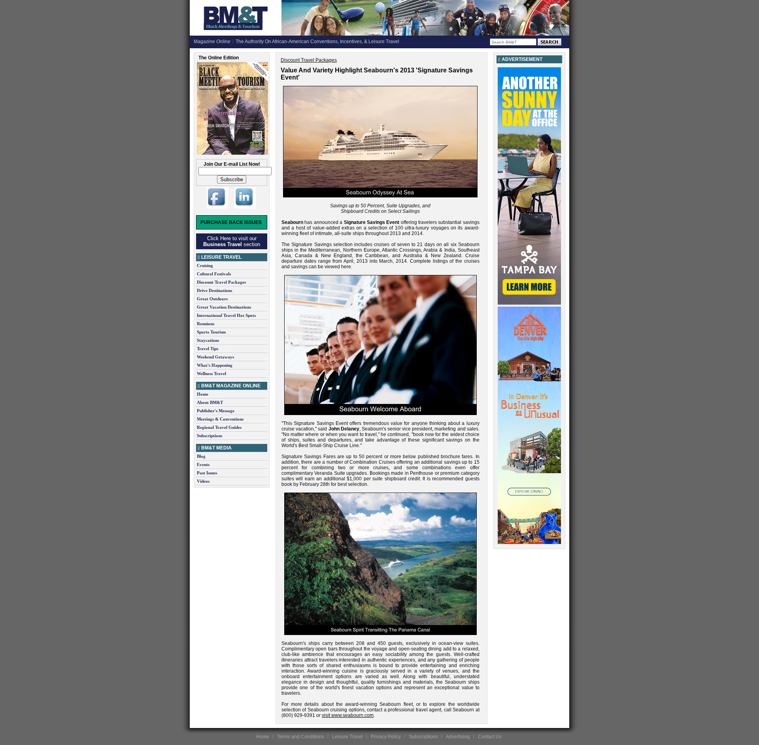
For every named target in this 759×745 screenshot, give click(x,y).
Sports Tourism (211, 332)
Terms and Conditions (300, 736)
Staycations (208, 340)
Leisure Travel (347, 736)
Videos (203, 481)
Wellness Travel (211, 373)
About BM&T (210, 402)
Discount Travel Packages (221, 282)
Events (203, 464)
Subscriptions (209, 435)
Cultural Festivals (214, 273)
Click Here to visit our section (231, 241)
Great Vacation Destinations (224, 307)
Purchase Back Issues (231, 222)
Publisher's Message (215, 410)
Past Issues (207, 472)
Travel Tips (207, 348)
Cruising (205, 265)
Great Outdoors (212, 298)
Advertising (458, 736)
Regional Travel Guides (219, 427)
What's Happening (214, 365)
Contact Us (490, 736)
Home (202, 394)
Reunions (205, 323)
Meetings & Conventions (220, 419)
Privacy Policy (386, 736)
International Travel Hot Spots (226, 315)
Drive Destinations (214, 290)
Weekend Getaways (215, 356)
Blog (201, 456)
